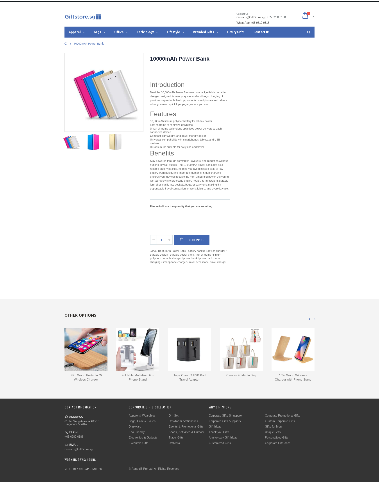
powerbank (206, 258)
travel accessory (198, 262)
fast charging (203, 254)
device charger (216, 251)
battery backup (197, 251)
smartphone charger (175, 262)
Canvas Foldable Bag (241, 375)
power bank (190, 258)
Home (66, 43)
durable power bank (182, 254)
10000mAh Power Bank (179, 59)
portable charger (171, 258)
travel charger (218, 262)
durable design (159, 254)
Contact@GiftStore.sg (78, 449)
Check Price (195, 240)
